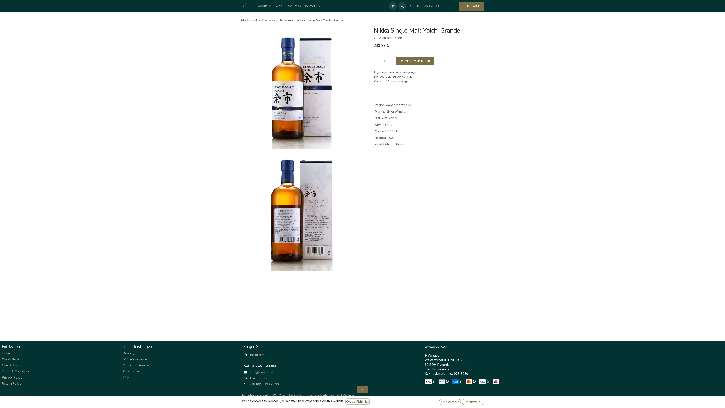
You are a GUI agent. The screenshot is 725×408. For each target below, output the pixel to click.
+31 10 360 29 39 (427, 6)
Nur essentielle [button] (450, 401)
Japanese (286, 20)
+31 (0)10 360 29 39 (264, 384)
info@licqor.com (261, 372)
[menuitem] (264, 6)
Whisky (270, 20)
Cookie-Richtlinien (357, 401)
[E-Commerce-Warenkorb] (393, 6)
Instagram (257, 355)
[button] (402, 6)
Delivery (128, 353)
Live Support (259, 378)
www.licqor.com (302, 395)
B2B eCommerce (135, 359)
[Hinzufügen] (391, 61)
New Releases (12, 365)
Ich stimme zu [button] (473, 401)
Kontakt (472, 6)
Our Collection (12, 359)
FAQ (126, 377)
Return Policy (11, 383)
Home (6, 353)
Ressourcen (131, 371)
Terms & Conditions (16, 371)
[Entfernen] (377, 61)
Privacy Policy (12, 377)
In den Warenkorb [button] (417, 61)
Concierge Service (136, 365)
